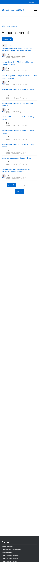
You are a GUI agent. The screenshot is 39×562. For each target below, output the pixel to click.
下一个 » (19, 191)
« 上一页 (11, 185)
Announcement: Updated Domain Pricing (16, 158)
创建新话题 (7, 39)
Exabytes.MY (12, 26)
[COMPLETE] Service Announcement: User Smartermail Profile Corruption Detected (17, 49)
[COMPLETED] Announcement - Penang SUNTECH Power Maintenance (16, 170)
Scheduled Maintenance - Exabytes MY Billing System (18, 90)
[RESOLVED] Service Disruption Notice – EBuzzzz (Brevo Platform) (19, 77)
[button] (35, 9)
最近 (4, 45)
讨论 (3, 26)
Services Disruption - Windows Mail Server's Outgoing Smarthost (17, 63)
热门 (10, 45)
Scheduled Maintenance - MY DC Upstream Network (17, 104)
